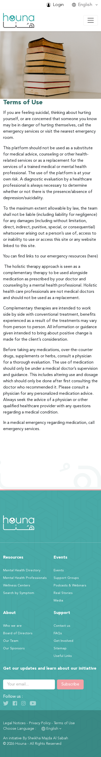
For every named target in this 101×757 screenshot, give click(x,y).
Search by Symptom (18, 593)
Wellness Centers (16, 585)
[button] (85, 5)
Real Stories (63, 593)
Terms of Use (64, 723)
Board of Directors (17, 633)
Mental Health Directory (21, 570)
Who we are (12, 625)
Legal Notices (14, 723)
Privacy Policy (40, 723)
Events (59, 570)
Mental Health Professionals (25, 578)
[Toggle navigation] (90, 20)
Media (58, 600)
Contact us (62, 625)
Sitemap (60, 648)
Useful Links (63, 656)
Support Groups (66, 578)
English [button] (52, 728)
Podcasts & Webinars (70, 585)
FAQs (58, 633)
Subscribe (70, 684)
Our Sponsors (14, 648)
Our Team (10, 641)
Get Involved (63, 641)
